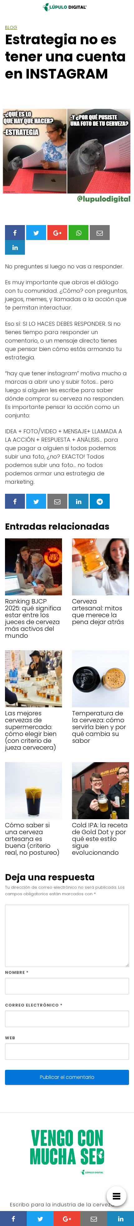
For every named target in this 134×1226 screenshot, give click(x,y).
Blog (11, 27)
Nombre (17, 972)
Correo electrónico (34, 1005)
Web (10, 1038)
